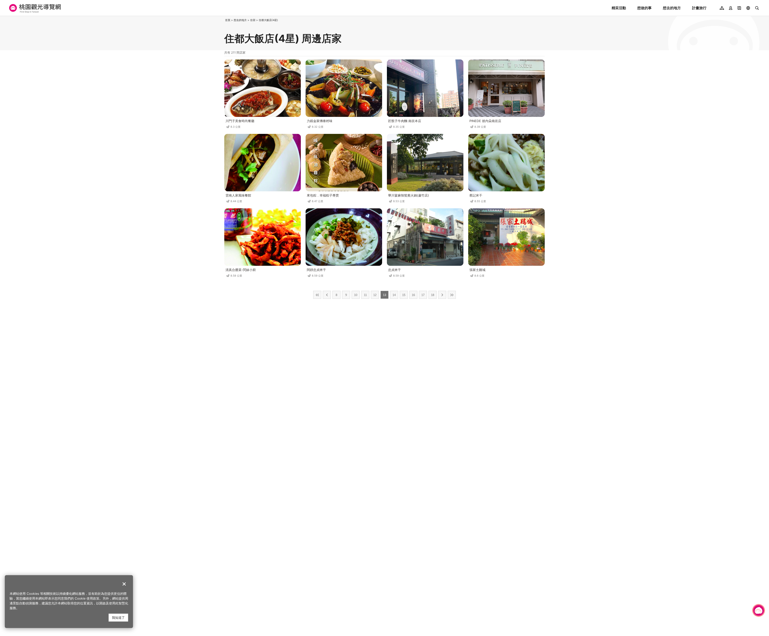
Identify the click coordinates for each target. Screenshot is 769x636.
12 (374, 295)
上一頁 (327, 295)
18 (432, 295)
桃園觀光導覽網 (34, 8)
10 (355, 295)
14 (394, 295)
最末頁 (452, 295)
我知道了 (118, 617)
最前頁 (317, 295)
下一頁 (442, 295)
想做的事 (644, 8)
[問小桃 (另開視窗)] (758, 610)
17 (423, 295)
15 (403, 295)
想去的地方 (672, 8)
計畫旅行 (699, 8)
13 (384, 295)
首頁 (227, 20)
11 (365, 295)
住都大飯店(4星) (268, 20)
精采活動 (619, 8)
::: (223, 20)
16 (413, 295)
